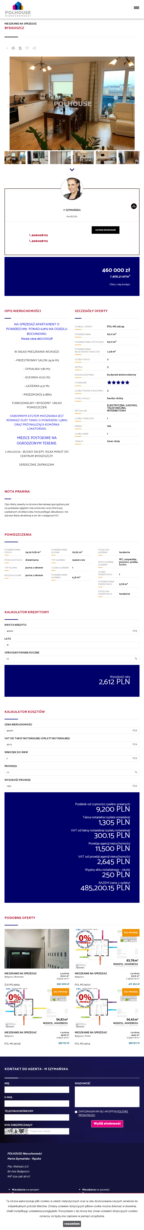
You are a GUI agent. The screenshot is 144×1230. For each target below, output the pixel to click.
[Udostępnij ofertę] (34, 49)
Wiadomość (82, 1084)
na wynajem (25, 1190)
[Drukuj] (13, 49)
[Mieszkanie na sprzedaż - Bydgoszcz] (107, 958)
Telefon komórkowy (18, 1111)
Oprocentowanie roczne (21, 653)
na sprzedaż (96, 1190)
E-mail (8, 1097)
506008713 (39, 235)
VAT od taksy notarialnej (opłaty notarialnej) (37, 739)
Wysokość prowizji (17, 780)
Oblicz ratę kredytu (120, 284)
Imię (6, 1084)
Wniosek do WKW (16, 752)
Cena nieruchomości (18, 725)
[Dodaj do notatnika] (27, 49)
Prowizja (10, 766)
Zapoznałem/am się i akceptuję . (103, 1114)
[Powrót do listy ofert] (7, 49)
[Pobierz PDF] (20, 49)
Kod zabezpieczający (18, 1125)
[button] (14, 103)
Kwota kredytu (15, 625)
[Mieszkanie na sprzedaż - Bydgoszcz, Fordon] (107, 1017)
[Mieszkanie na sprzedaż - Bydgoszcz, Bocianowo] (36, 958)
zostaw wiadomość (105, 230)
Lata (7, 639)
